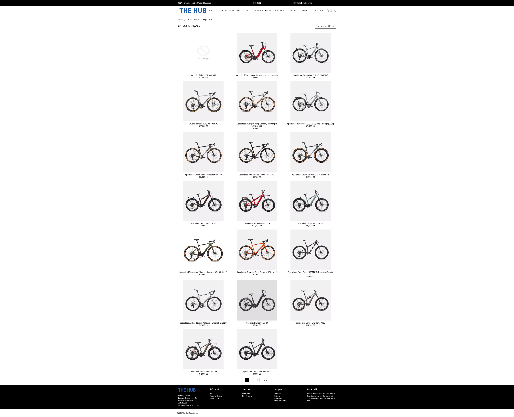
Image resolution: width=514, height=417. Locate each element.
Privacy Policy (215, 398)
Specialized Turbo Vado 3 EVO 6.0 (203, 372)
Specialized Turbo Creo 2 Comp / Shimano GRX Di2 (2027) (203, 272)
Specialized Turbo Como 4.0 (256, 323)
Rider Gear (225, 11)
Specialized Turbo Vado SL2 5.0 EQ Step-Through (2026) (310, 124)
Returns (277, 396)
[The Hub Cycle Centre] (192, 10)
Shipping (277, 394)
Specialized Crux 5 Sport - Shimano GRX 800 (203, 175)
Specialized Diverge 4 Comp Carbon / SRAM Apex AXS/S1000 (257, 125)
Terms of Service (216, 396)
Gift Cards (279, 11)
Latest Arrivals (193, 20)
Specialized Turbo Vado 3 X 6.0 (257, 223)
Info (304, 11)
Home (180, 20)
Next (266, 380)
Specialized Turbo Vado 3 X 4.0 (310, 223)
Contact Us (318, 11)
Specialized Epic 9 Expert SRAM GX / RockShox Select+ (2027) (310, 273)
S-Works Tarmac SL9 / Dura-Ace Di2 (203, 124)
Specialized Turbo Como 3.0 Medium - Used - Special (257, 75)
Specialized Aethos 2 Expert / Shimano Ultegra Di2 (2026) (203, 323)
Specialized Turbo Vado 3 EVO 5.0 (257, 372)
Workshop (246, 394)
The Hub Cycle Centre (190, 413)
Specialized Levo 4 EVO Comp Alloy (310, 323)
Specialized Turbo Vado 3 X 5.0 (203, 223)
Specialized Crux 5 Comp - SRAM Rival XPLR (257, 175)
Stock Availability (280, 401)
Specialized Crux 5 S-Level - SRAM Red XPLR (310, 175)
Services (292, 11)
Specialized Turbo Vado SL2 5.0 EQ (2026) (310, 75)
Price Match (278, 398)
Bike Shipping (247, 396)
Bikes (212, 11)
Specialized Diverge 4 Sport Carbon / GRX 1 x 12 (257, 272)
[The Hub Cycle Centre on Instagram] (295, 3)
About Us (213, 394)
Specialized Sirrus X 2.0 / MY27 (203, 75)
